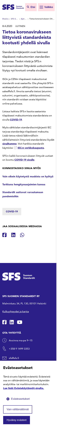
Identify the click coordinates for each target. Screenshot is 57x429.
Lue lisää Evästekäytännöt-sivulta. (23, 388)
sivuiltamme (9, 143)
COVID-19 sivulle (24, 159)
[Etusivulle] (13, 6)
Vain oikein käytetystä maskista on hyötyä (27, 176)
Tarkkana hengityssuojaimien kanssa (23, 184)
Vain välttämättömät (18, 409)
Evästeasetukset (20, 398)
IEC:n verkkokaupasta (31, 147)
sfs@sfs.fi (14, 358)
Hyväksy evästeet (16, 420)
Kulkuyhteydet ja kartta (15, 311)
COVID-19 (16, 119)
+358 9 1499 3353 (19, 348)
